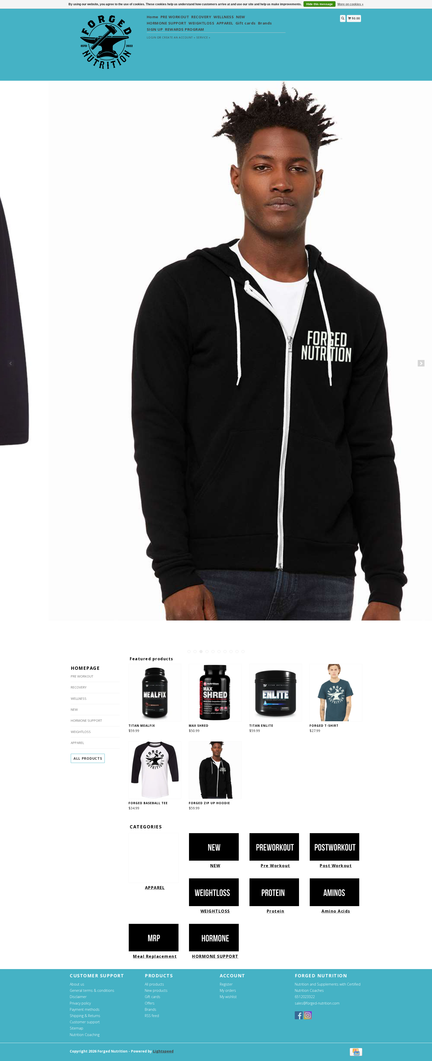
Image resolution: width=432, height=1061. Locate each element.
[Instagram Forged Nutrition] (308, 1015)
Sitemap (76, 1028)
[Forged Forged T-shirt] (336, 692)
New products (156, 990)
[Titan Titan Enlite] (276, 692)
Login (151, 37)
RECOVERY (201, 16)
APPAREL (224, 22)
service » (203, 37)
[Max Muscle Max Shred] (215, 692)
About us (77, 984)
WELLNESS (224, 16)
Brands (265, 22)
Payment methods (85, 1009)
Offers (149, 1003)
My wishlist (228, 996)
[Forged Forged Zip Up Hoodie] (215, 770)
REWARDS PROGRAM (184, 29)
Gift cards (246, 22)
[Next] (421, 363)
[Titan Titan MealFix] (155, 692)
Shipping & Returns (85, 1015)
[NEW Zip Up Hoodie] (216, 351)
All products (88, 758)
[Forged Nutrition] (106, 44)
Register (226, 984)
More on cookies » (351, 4)
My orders (228, 990)
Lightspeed (163, 1051)
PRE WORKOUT (174, 16)
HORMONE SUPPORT (166, 22)
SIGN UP (155, 29)
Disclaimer (78, 996)
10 (243, 651)
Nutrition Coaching (85, 1034)
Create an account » (178, 37)
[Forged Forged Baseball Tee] (155, 770)
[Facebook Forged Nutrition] (299, 1015)
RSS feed (152, 1015)
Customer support (85, 1022)
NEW (240, 16)
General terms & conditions (92, 990)
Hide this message (319, 4)
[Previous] (11, 363)
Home (152, 16)
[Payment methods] (356, 1051)
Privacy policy (80, 1003)
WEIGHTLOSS (201, 22)
